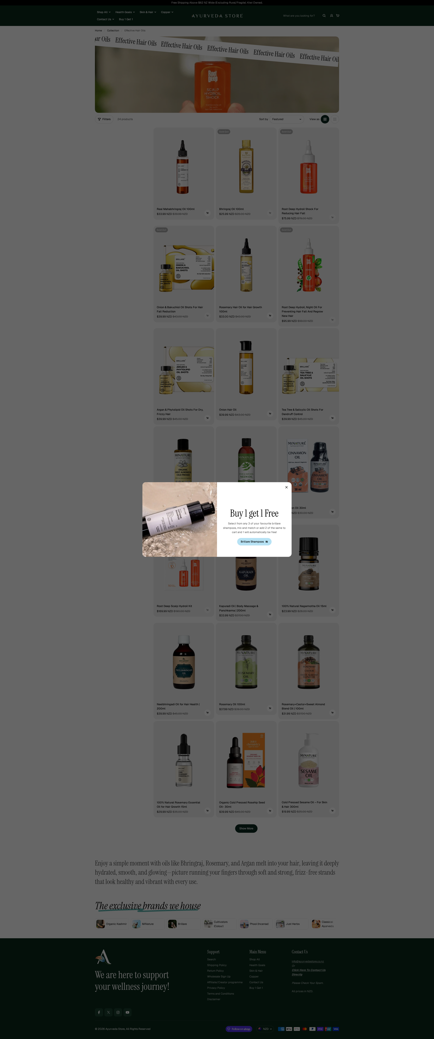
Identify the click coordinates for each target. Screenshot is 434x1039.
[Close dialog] (286, 487)
